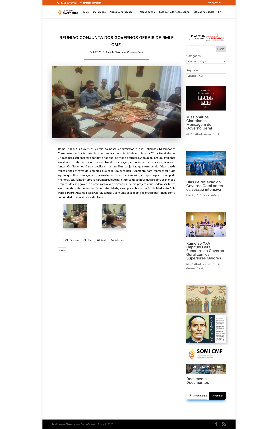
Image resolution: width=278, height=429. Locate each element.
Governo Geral (135, 52)
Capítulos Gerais (210, 263)
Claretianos (99, 12)
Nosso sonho (147, 12)
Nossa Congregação (121, 12)
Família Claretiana (116, 52)
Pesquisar (217, 395)
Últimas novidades (204, 12)
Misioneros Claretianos (65, 424)
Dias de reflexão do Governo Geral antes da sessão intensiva (204, 186)
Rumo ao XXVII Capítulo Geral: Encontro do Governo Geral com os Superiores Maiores (205, 250)
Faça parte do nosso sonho (174, 12)
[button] (77, 216)
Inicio (86, 12)
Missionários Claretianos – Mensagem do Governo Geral (199, 122)
